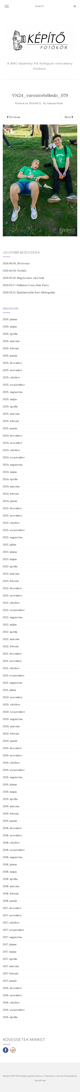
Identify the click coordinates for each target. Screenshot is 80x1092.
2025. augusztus (13, 392)
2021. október (11, 668)
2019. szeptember (14, 770)
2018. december (12, 828)
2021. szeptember (14, 675)
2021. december (12, 653)
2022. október (11, 602)
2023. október (11, 522)
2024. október (11, 450)
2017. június (10, 944)
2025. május (10, 399)
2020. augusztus (13, 719)
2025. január (10, 428)
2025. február (11, 421)
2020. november (13, 697)
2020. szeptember (14, 711)
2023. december (12, 508)
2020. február (11, 733)
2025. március (11, 413)
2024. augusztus (13, 464)
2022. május (10, 624)
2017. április (10, 959)
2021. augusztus (12, 682)
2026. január (10, 355)
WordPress (40, 1080)
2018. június (10, 864)
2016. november (12, 995)
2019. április (10, 799)
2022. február (11, 646)
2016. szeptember (14, 1009)
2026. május (10, 326)
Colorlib (59, 1075)
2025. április (10, 406)
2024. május (10, 472)
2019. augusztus (12, 777)
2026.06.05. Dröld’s (14, 270)
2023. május (10, 559)
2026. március (11, 341)
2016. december (12, 988)
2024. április (10, 479)
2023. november (12, 515)
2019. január (10, 820)
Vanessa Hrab (55, 103)
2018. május (10, 871)
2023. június (10, 552)
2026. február (11, 348)
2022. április (10, 632)
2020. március (11, 726)
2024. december (12, 435)
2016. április (10, 1017)
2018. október (11, 842)
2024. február (11, 493)
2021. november (12, 661)
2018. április (10, 879)
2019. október (11, 762)
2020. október (11, 704)
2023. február (11, 581)
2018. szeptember (14, 850)
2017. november (12, 915)
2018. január (10, 900)
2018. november (12, 835)
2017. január (10, 980)
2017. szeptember (13, 930)
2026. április (10, 333)
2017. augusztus (12, 937)
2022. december (12, 588)
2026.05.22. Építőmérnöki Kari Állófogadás (29, 292)
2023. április (10, 566)
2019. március (11, 806)
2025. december (12, 363)
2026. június (10, 319)
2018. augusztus (12, 857)
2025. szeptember (14, 384)
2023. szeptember (14, 530)
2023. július (9, 544)
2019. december (12, 748)
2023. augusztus (12, 537)
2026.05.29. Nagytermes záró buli (23, 278)
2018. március (11, 886)
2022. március (11, 639)
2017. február (11, 973)
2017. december (12, 908)
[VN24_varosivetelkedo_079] (40, 180)
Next (68, 117)
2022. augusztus (12, 617)
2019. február (11, 813)
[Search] (74, 6)
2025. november (12, 370)
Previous (14, 117)
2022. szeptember (14, 610)
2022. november (12, 595)
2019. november (12, 755)
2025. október (11, 377)
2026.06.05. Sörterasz (16, 263)
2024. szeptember (14, 457)
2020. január (10, 741)
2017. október (11, 922)
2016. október (11, 1002)
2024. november (12, 443)
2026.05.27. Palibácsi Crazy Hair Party (26, 285)
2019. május (10, 791)
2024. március (11, 486)
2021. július (9, 690)
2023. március (11, 573)
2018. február (11, 893)
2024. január (10, 501)
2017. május (9, 951)
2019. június (10, 784)
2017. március (11, 966)
